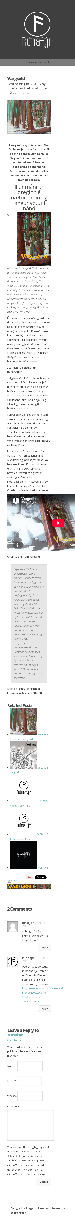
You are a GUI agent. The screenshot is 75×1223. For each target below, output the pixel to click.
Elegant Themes (37, 1208)
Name (12, 1066)
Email (11, 1081)
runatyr (13, 88)
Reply (44, 947)
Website (12, 1096)
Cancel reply (14, 1040)
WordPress (18, 1212)
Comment (13, 1106)
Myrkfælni (43, 867)
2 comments (19, 92)
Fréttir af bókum (37, 88)
